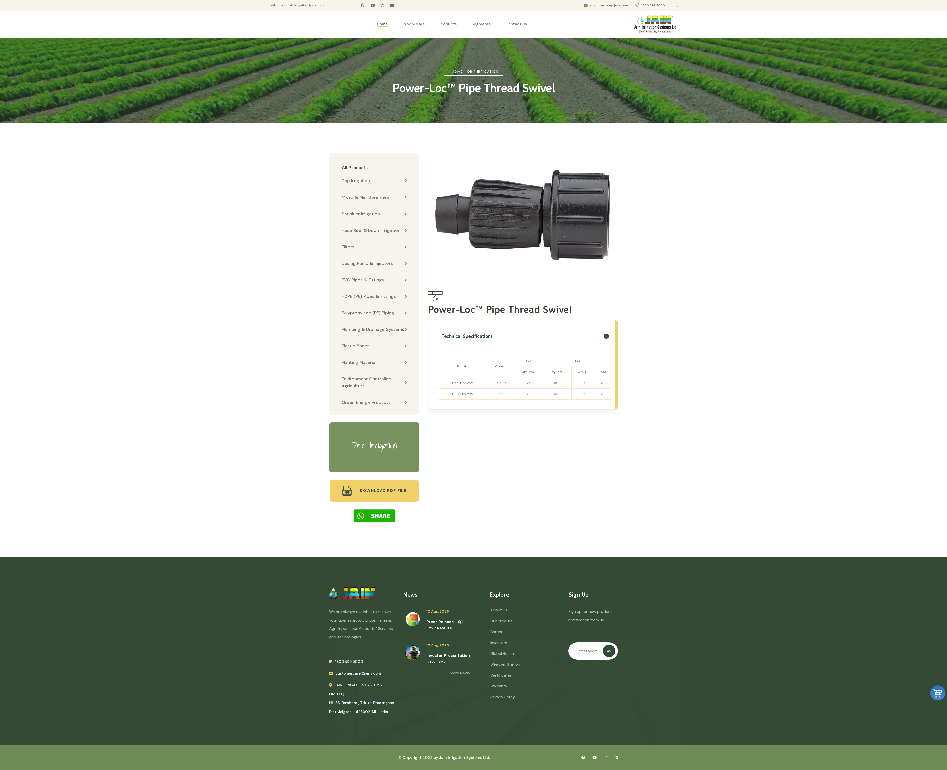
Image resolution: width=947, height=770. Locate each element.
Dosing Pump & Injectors (367, 263)
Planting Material (359, 362)
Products (448, 24)
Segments (481, 24)
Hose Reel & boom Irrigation (371, 230)
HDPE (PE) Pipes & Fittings (369, 296)
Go (609, 651)
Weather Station (505, 664)
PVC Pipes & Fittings (363, 280)
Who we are (413, 24)
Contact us (516, 24)
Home (382, 24)
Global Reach (502, 653)
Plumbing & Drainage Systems (373, 329)
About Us (498, 610)
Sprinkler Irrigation (361, 214)
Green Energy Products (366, 402)
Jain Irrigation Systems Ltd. (464, 757)
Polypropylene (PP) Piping (368, 313)
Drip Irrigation (483, 71)
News (410, 594)
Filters (348, 247)
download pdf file (382, 490)
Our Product (501, 621)
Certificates (501, 675)
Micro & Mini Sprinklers (365, 197)
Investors (498, 642)
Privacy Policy (502, 696)
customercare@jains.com (609, 5)
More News (460, 673)
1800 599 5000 (653, 5)
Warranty (498, 686)
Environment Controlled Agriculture (366, 382)
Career (496, 631)
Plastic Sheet (355, 346)
